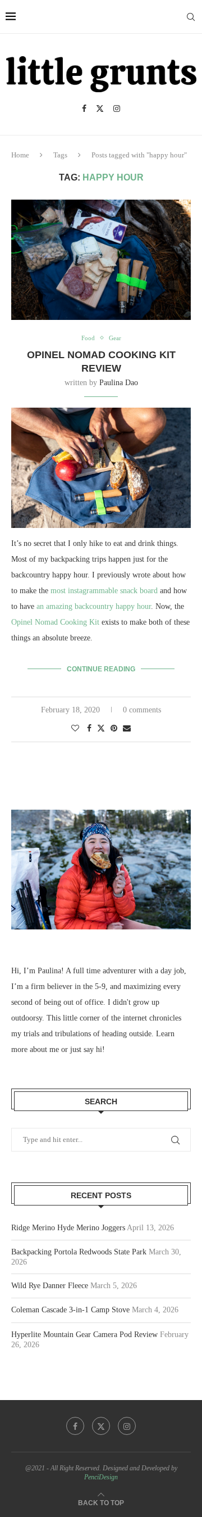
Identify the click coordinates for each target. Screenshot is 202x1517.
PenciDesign (101, 1477)
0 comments (142, 710)
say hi (93, 1049)
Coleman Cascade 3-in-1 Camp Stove (70, 1310)
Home (20, 155)
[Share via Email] (127, 728)
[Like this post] (75, 728)
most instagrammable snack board (104, 590)
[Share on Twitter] (101, 728)
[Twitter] (100, 108)
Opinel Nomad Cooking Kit (55, 622)
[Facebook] (84, 108)
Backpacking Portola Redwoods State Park (78, 1252)
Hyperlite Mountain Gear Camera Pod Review (84, 1334)
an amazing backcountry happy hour (93, 606)
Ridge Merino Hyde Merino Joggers (68, 1227)
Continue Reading (101, 669)
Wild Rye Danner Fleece (49, 1285)
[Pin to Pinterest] (114, 728)
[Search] (190, 17)
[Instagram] (116, 108)
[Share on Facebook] (89, 728)
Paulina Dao (118, 382)
